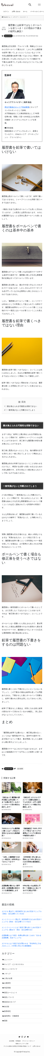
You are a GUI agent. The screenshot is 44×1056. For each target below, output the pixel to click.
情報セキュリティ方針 (22, 1043)
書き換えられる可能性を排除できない (22, 406)
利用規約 (18, 1041)
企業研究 (7, 983)
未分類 (6, 1007)
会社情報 (11, 1041)
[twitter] (19, 1037)
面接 (5, 1021)
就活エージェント (10, 992)
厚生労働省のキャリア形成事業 (17, 107)
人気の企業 (8, 978)
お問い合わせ (36, 1046)
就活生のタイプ (10, 1002)
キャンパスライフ (10, 969)
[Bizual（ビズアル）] (7, 4)
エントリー (8, 36)
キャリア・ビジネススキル (14, 964)
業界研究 (7, 1011)
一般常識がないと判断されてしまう (21, 410)
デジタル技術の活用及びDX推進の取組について (17, 1046)
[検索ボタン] (30, 4)
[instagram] (22, 1037)
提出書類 (20, 769)
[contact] (28, 1037)
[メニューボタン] (39, 4)
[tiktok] (25, 1037)
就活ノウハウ (9, 997)
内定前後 (7, 988)
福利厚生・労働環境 (11, 1016)
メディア (7, 974)
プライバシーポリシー (28, 1041)
